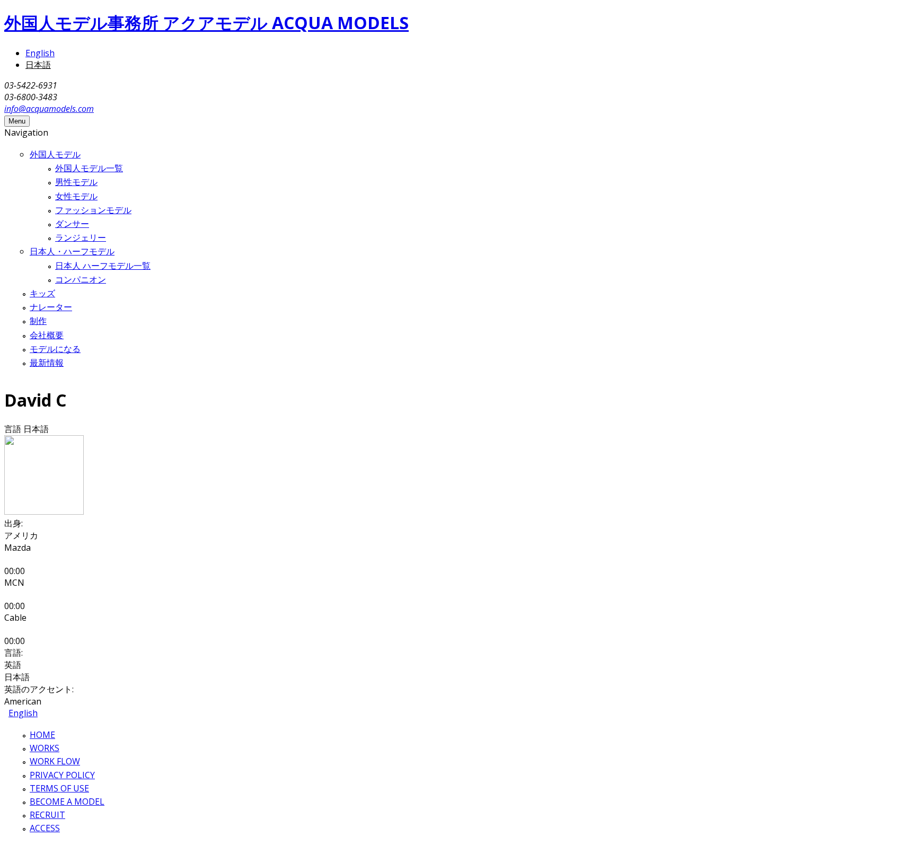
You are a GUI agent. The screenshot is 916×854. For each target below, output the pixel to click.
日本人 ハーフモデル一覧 (103, 265)
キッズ (42, 293)
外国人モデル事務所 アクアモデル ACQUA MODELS (206, 22)
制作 (38, 321)
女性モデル (76, 196)
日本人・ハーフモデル (72, 251)
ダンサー (72, 224)
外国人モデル (55, 154)
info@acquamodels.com (49, 109)
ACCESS (45, 828)
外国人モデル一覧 (89, 168)
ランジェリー (80, 237)
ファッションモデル (93, 210)
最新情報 (47, 362)
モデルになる (55, 349)
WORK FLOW (55, 761)
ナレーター (51, 307)
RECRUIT (47, 815)
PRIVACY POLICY (62, 775)
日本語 (38, 65)
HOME (42, 735)
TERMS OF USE (59, 788)
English (40, 53)
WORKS (44, 748)
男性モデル (76, 182)
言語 (13, 429)
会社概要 (47, 335)
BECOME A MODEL (67, 801)
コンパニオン (80, 279)
